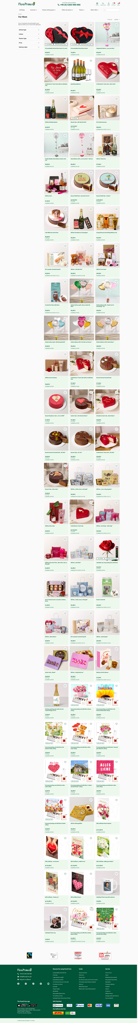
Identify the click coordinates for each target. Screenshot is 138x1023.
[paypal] (80, 1005)
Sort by (116, 19)
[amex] (108, 1005)
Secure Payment (109, 998)
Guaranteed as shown (58, 979)
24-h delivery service (58, 996)
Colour (21, 34)
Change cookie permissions (112, 996)
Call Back (107, 986)
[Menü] (56, 953)
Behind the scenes (83, 986)
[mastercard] (90, 1005)
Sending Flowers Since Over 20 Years (62, 998)
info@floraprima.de (25, 977)
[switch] (53, 957)
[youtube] (48, 984)
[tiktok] (33, 984)
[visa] (99, 1005)
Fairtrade (55, 986)
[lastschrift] (69, 1005)
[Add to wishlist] (66, 24)
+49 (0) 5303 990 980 (70, 4)
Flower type (22, 38)
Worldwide (55, 991)
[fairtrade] (30, 955)
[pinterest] (41, 984)
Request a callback (25, 979)
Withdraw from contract (111, 977)
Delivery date (23, 47)
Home (106, 975)
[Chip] (78, 955)
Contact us (107, 991)
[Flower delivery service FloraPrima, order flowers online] (26, 5)
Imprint (107, 989)
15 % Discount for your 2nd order (61, 982)
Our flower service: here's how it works (88, 979)
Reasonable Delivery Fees (59, 993)
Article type (22, 30)
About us (81, 984)
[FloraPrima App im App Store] (22, 1005)
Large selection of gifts (58, 977)
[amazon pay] (116, 1005)
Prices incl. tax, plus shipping (24, 1013)
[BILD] (105, 955)
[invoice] (58, 1005)
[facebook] (18, 984)
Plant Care (81, 975)
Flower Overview (83, 972)
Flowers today (56, 989)
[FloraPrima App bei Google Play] (33, 1005)
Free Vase (55, 975)
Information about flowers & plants (87, 982)
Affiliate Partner (109, 993)
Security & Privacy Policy (111, 979)
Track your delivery (109, 984)
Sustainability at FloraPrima (59, 972)
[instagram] (26, 984)
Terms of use (108, 972)
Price (20, 43)
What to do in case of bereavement (87, 989)
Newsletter (108, 982)
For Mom (20, 14)
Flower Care (82, 977)
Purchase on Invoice (58, 984)
